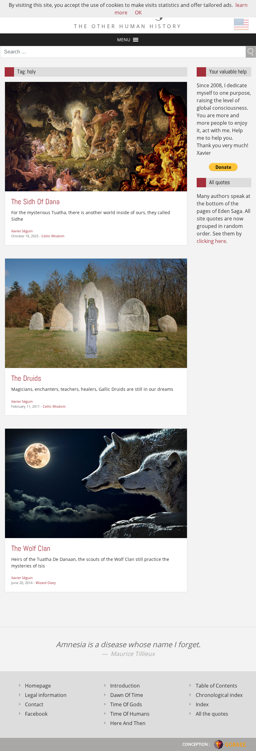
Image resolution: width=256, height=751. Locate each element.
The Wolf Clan (30, 548)
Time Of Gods (126, 704)
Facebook (36, 713)
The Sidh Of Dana (35, 201)
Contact (34, 704)
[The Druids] (96, 312)
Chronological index (219, 695)
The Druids (26, 378)
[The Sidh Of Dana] (96, 136)
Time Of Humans (130, 713)
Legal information (45, 695)
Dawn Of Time (126, 695)
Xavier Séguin (22, 231)
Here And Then (127, 723)
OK (138, 12)
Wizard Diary (46, 582)
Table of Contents (216, 685)
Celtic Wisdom (53, 236)
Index (202, 704)
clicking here (211, 241)
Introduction (125, 685)
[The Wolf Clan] (96, 482)
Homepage (38, 685)
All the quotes (212, 713)
